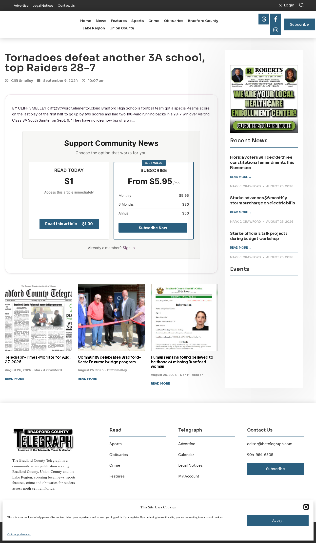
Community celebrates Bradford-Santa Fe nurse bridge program (109, 359)
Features (119, 21)
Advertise (186, 444)
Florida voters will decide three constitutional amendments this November (262, 162)
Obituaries (173, 21)
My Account (188, 476)
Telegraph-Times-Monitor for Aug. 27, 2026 (37, 359)
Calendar (186, 455)
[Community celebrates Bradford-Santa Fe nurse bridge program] (111, 317)
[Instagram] (275, 29)
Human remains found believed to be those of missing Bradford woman (182, 362)
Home (85, 21)
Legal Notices (190, 465)
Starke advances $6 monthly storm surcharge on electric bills (262, 200)
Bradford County (203, 21)
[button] (306, 506)
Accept (278, 520)
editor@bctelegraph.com (269, 444)
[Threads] (263, 19)
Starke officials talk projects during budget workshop (258, 236)
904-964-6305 (260, 455)
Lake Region (94, 28)
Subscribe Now (153, 227)
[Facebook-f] (275, 19)
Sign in (129, 247)
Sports (137, 21)
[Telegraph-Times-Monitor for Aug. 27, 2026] (38, 317)
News (101, 21)
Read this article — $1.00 (69, 223)
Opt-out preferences (19, 534)
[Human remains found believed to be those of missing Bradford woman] (184, 317)
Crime (153, 21)
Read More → (241, 177)
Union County (122, 28)
